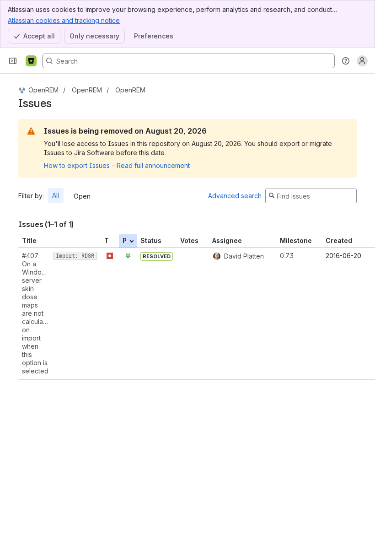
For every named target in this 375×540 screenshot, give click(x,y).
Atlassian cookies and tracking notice (64, 20)
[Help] (345, 61)
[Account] (362, 61)
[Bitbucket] (31, 61)
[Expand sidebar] (12, 61)
